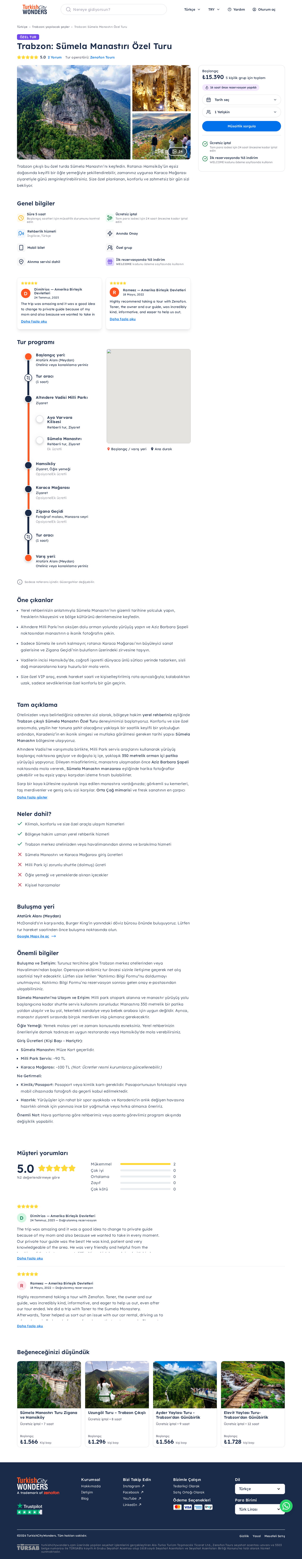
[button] (158, 403)
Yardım (239, 9)
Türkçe (189, 9)
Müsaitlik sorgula (242, 126)
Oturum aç (267, 9)
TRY (211, 9)
